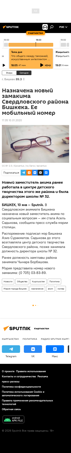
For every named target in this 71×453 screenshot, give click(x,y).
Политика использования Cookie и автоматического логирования (23, 393)
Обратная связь (11, 409)
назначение (37, 288)
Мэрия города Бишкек (15, 288)
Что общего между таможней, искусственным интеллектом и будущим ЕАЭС (30, 59)
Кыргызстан (38, 281)
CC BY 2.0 (7, 165)
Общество (22, 281)
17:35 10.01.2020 (12, 120)
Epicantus (19, 165)
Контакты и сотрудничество (19, 376)
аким (50, 288)
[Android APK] (13, 420)
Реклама (42, 376)
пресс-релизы (11, 381)
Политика (54, 281)
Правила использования (31, 371)
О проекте (8, 371)
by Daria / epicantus (36, 165)
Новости (8, 281)
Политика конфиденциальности (21, 386)
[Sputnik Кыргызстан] (11, 28)
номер (61, 288)
